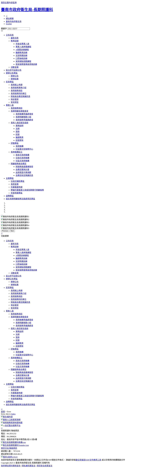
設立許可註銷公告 (13, 70)
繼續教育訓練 (21, 53)
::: (6, 16)
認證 (18, 134)
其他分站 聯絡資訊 (9, 448)
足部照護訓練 (21, 55)
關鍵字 (4, 29)
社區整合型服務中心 (24, 149)
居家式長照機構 (22, 155)
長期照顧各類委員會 (19, 111)
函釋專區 (10, 196)
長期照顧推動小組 (23, 117)
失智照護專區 (16, 193)
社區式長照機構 (22, 161)
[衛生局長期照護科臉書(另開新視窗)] (13, 442)
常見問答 (15, 102)
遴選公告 (15, 76)
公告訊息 (10, 35)
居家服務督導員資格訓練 (26, 64)
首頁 (3, 412)
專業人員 (10, 105)
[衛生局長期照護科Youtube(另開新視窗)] (15, 445)
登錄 (18, 131)
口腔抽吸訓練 (21, 58)
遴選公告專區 (12, 73)
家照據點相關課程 (23, 61)
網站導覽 (10, 19)
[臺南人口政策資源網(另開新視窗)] (10, 420)
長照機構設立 (16, 152)
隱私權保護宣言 (28, 466)
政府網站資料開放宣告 (10, 466)
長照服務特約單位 (18, 93)
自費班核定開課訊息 (24, 175)
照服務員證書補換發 (24, 167)
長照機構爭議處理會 (24, 114)
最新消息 (15, 38)
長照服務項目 (16, 91)
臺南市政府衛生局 (13, 21)
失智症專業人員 (22, 44)
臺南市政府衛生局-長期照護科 (27, 9)
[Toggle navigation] (2, 30)
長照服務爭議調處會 (24, 120)
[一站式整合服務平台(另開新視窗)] (10, 426)
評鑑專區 (15, 143)
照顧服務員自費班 (18, 164)
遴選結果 (15, 79)
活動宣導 (15, 67)
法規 (18, 129)
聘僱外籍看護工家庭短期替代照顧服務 (27, 190)
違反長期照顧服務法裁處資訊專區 (20, 199)
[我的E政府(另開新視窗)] (9, 457)
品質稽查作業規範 (23, 172)
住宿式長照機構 (22, 158)
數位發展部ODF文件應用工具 (88, 460)
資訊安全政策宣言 (44, 466)
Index (13, 414)
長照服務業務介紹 (18, 88)
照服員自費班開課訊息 (20, 96)
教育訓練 (15, 41)
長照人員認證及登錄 (19, 123)
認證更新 (19, 140)
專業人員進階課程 (23, 47)
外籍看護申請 (16, 187)
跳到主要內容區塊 (9, 3)
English (9, 24)
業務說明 (19, 126)
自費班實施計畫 (22, 170)
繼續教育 (19, 137)
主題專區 (10, 178)
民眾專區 (10, 82)
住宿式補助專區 (17, 181)
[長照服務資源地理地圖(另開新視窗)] (11, 423)
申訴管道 (15, 99)
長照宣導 (15, 184)
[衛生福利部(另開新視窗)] (7, 417)
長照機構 (19, 146)
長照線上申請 (16, 85)
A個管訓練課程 (22, 50)
